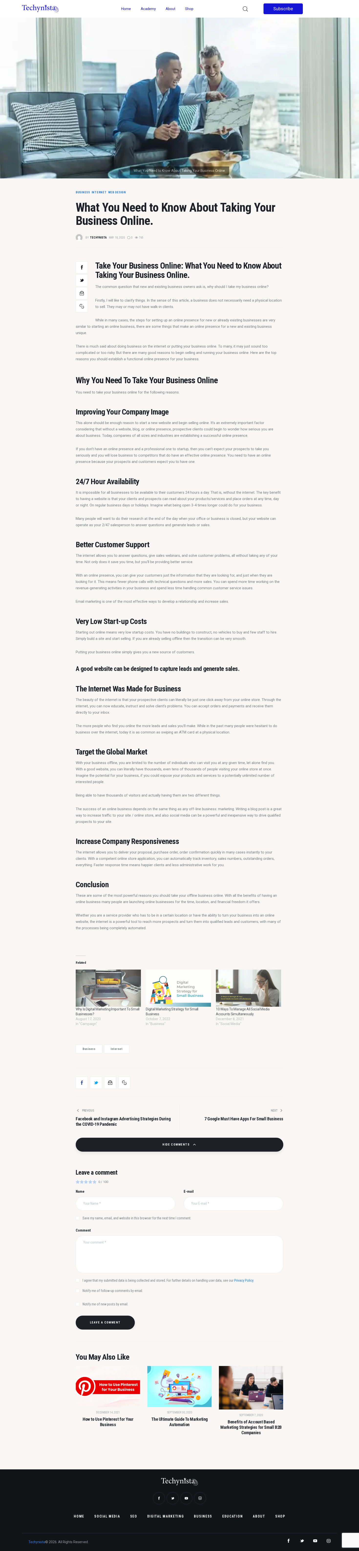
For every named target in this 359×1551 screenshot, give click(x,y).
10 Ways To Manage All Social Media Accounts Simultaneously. (242, 1011)
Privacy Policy (243, 1280)
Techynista (36, 1542)
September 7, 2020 (251, 1415)
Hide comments (176, 1144)
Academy (148, 9)
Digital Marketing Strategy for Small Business (172, 1011)
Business (83, 192)
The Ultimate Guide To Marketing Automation (179, 1422)
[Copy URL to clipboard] (82, 306)
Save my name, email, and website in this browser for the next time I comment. (137, 1218)
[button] (89, 1409)
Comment (83, 1230)
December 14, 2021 (108, 1412)
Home (126, 9)
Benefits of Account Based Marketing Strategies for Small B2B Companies (251, 1427)
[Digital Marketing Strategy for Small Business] (178, 988)
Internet (99, 192)
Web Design (117, 192)
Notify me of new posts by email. (105, 1304)
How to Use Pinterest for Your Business (108, 1422)
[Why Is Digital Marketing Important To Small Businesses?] (108, 988)
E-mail (189, 1191)
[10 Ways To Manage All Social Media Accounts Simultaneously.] (248, 988)
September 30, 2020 (179, 1412)
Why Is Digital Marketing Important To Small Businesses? (107, 1011)
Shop (189, 9)
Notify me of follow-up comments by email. (113, 1291)
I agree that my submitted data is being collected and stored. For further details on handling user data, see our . (168, 1280)
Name (80, 1191)
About (170, 9)
